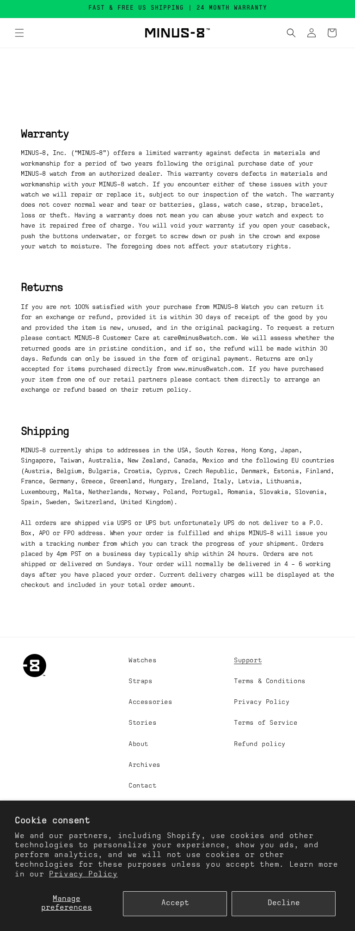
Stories (142, 723)
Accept (175, 903)
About (138, 744)
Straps (141, 681)
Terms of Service (266, 723)
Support (248, 660)
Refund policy (260, 744)
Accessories (150, 702)
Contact (142, 786)
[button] (19, 33)
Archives (144, 765)
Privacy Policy (83, 874)
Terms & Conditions (270, 681)
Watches (142, 660)
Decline (284, 903)
